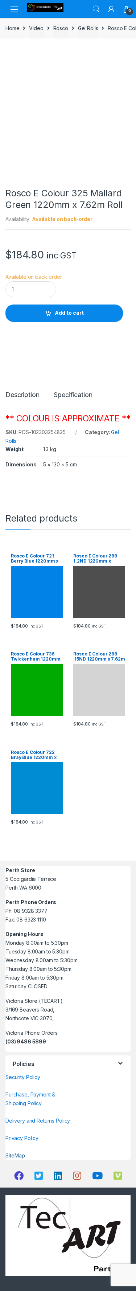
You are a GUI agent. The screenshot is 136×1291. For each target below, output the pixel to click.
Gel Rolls (88, 28)
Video (36, 28)
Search (96, 9)
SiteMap (15, 1155)
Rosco (60, 28)
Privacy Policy (21, 1138)
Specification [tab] (73, 395)
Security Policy (22, 1077)
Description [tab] (22, 395)
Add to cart (69, 313)
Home (12, 28)
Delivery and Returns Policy (37, 1121)
